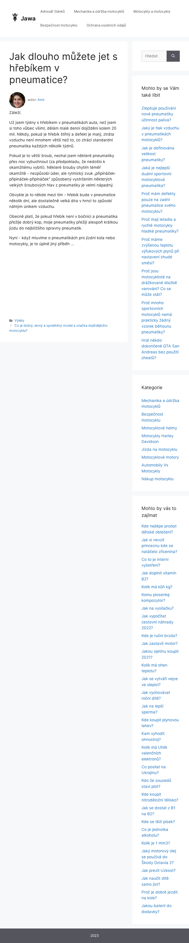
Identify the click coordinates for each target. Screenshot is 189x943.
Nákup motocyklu (158, 479)
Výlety (19, 320)
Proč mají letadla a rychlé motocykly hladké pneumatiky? (160, 225)
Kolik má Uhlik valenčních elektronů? (154, 753)
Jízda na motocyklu (159, 449)
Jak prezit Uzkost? (159, 870)
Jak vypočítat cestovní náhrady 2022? (157, 622)
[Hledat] (173, 56)
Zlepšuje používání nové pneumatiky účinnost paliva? (159, 114)
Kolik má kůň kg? (157, 587)
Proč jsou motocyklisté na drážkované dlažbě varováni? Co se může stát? (159, 283)
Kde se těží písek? (158, 821)
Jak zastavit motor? (160, 643)
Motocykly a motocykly (151, 11)
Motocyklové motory (160, 457)
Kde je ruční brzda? (159, 635)
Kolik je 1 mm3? (156, 843)
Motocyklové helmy (159, 428)
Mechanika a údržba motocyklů (99, 11)
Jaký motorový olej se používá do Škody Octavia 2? (159, 857)
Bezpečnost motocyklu (58, 25)
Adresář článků (52, 11)
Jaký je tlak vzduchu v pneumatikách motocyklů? (160, 134)
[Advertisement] (63, 279)
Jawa (28, 18)
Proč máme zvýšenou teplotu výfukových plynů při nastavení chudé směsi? (160, 251)
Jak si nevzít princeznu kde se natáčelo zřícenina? (159, 546)
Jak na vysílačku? (158, 608)
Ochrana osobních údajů (106, 25)
